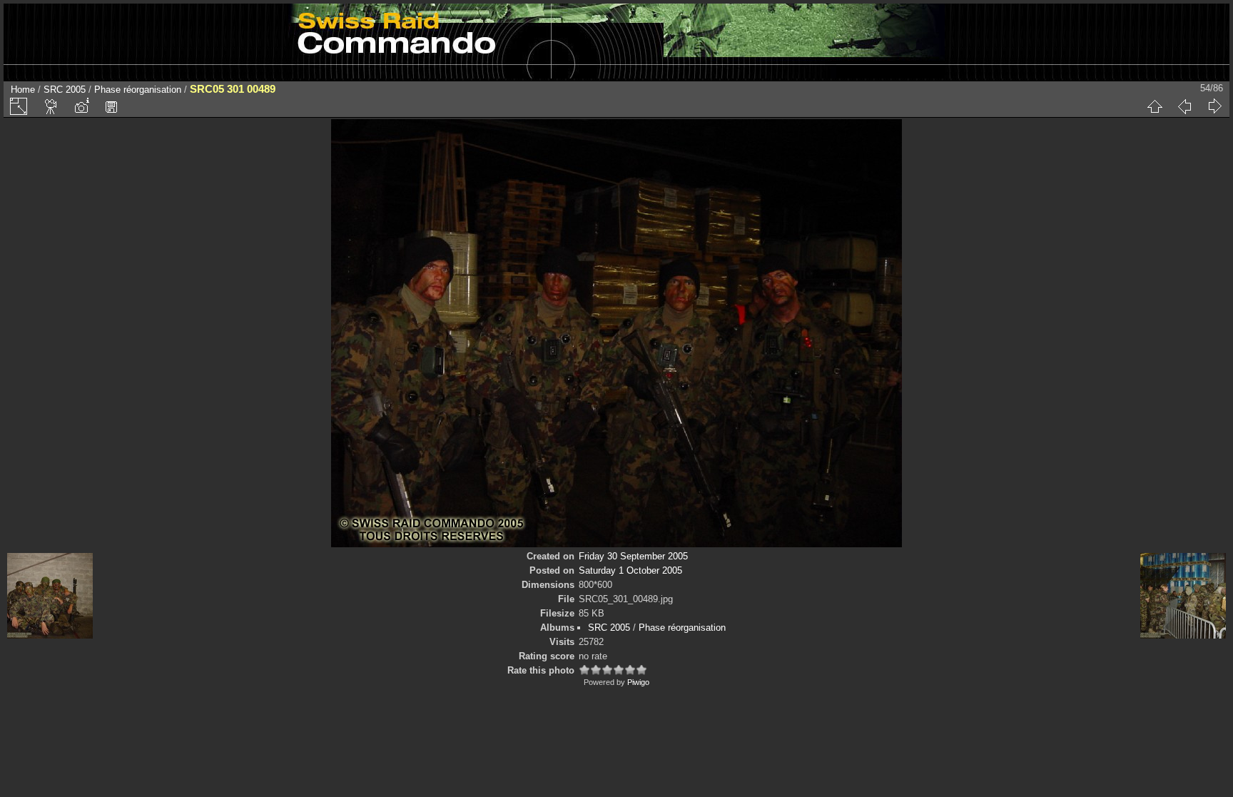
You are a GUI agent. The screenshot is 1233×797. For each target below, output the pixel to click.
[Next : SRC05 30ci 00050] (1214, 106)
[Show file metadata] (81, 106)
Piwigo (638, 682)
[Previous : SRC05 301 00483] (1184, 106)
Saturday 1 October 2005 (630, 570)
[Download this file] (111, 106)
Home (23, 89)
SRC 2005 (65, 89)
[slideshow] (51, 106)
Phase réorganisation (137, 89)
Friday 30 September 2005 (633, 556)
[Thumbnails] (1154, 106)
